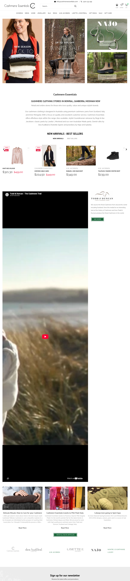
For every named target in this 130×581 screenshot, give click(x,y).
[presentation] (3, 149)
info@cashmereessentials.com (67, 1)
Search (75, 6)
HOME (33, 13)
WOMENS (19, 13)
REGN (55, 13)
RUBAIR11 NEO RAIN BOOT (74, 171)
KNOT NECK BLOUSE (9, 168)
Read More (22, 528)
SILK (49, 13)
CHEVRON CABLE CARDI (41, 171)
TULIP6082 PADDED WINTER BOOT (109, 171)
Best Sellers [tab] (72, 138)
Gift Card (108, 13)
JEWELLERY (41, 13)
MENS (27, 13)
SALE (100, 13)
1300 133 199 (87, 1)
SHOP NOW (22, 71)
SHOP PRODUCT (107, 77)
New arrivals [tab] (58, 138)
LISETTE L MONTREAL (79, 13)
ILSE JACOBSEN (64, 13)
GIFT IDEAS (93, 13)
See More (97, 219)
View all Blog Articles (65, 535)
